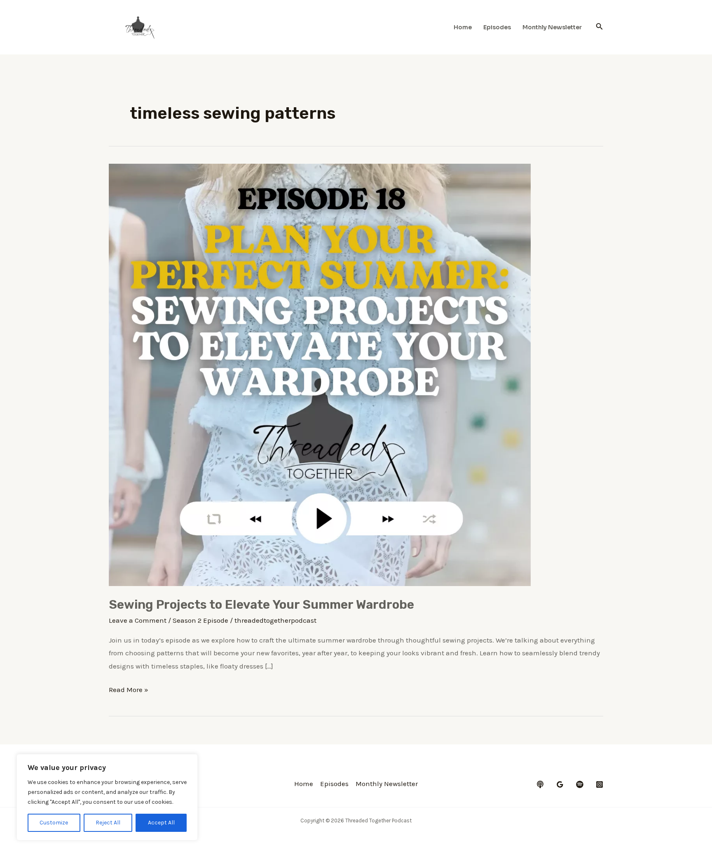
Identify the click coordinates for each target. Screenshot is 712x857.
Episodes (497, 27)
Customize (54, 822)
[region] (107, 797)
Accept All (161, 822)
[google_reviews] (560, 784)
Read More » (128, 691)
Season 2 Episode (200, 620)
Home (463, 27)
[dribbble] (579, 784)
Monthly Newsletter (552, 27)
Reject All (108, 822)
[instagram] (599, 784)
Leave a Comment (137, 620)
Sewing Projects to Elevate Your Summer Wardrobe (261, 604)
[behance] (540, 784)
